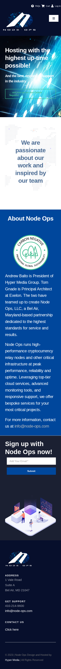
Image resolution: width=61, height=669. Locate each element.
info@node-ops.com (32, 426)
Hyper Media (12, 659)
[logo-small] (19, 11)
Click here (12, 629)
